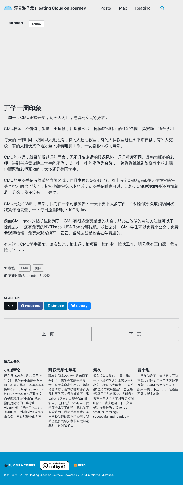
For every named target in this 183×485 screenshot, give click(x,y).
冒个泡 (143, 369)
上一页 (48, 334)
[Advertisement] (91, 67)
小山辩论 (12, 369)
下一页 (135, 334)
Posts (105, 8)
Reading (143, 8)
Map (123, 8)
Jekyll (83, 475)
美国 (38, 268)
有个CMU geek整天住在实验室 (147, 180)
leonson (15, 22)
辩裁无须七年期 (62, 369)
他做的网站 (139, 221)
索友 (97, 369)
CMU (24, 268)
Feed (81, 465)
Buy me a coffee (21, 465)
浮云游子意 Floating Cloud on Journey (50, 8)
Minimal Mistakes (102, 475)
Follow (36, 24)
